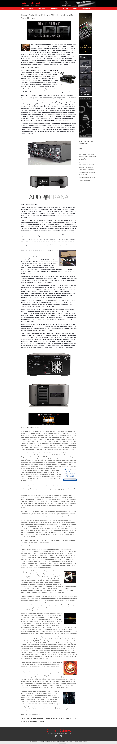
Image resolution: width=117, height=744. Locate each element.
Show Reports (86, 8)
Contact (75, 8)
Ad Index (65, 8)
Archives (31, 8)
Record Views (54, 8)
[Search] (95, 9)
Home (22, 8)
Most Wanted (41, 8)
